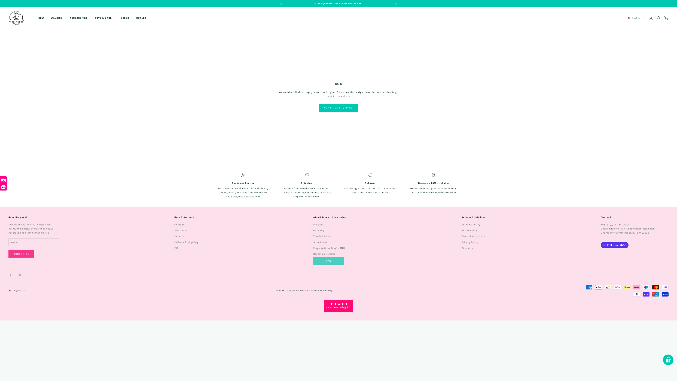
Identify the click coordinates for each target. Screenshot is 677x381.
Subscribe (21, 254)
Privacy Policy (470, 242)
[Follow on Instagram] (19, 275)
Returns (179, 236)
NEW (41, 18)
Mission (318, 224)
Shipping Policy (471, 224)
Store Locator (321, 242)
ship (290, 188)
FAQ (176, 248)
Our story (318, 230)
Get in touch (451, 188)
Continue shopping (338, 107)
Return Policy (469, 230)
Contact (179, 224)
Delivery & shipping (186, 242)
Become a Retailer (324, 253)
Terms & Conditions (474, 236)
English (636, 18)
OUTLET (141, 18)
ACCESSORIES (79, 18)
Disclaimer (468, 248)
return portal (359, 192)
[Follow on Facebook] (10, 275)
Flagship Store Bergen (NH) (329, 248)
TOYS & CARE (103, 18)
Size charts (181, 230)
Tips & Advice (321, 236)
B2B (328, 261)
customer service (233, 188)
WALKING (57, 18)
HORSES (124, 18)
